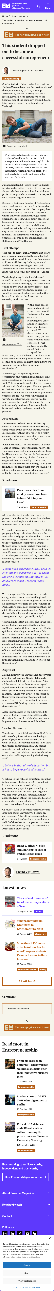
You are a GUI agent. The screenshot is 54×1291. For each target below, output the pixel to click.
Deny (27, 1273)
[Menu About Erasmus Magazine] (49, 1193)
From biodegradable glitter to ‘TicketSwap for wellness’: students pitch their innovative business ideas (33, 1069)
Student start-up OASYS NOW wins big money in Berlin (32, 1100)
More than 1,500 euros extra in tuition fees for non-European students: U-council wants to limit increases (32, 951)
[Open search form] (38, 6)
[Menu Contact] (49, 1216)
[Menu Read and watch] (49, 1204)
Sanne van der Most (17, 146)
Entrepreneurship (11, 78)
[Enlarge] (20, 308)
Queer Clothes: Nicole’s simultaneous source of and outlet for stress (31, 849)
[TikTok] (19, 1233)
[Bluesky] (34, 1233)
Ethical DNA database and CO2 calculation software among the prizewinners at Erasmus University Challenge (32, 1132)
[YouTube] (27, 1233)
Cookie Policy (18, 1287)
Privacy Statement (32, 1287)
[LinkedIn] (12, 1233)
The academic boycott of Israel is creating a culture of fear (33, 902)
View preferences (27, 1281)
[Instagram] (4, 1233)
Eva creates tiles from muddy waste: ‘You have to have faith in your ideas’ (32, 496)
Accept (27, 1265)
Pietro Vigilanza (21, 70)
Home (5, 16)
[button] (49, 1238)
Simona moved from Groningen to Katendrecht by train (30, 925)
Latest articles (18, 16)
